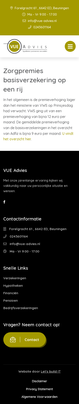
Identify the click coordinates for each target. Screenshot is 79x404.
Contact (32, 339)
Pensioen (10, 300)
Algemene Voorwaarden (39, 397)
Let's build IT (51, 371)
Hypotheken (13, 285)
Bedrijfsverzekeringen (20, 308)
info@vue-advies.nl (42, 21)
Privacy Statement (39, 389)
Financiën (10, 293)
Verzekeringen (14, 278)
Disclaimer (39, 381)
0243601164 (41, 27)
